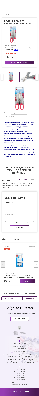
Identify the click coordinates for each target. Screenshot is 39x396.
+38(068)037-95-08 (19, 346)
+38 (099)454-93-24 (19, 348)
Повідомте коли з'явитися (19, 62)
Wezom (22, 393)
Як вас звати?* (9, 214)
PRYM (16, 50)
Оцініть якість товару (11, 222)
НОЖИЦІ (7, 14)
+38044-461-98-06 (19, 344)
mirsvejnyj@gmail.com (21, 351)
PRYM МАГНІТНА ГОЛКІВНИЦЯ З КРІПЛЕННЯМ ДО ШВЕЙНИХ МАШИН (18, 276)
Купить (27, 281)
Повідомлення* (9, 202)
